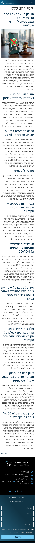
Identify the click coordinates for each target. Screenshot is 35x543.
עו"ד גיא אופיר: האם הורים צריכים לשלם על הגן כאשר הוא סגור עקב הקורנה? (18, 334)
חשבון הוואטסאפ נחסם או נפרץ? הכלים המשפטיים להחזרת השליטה (19, 20)
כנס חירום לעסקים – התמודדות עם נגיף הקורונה (20, 207)
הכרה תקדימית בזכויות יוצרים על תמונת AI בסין (18, 133)
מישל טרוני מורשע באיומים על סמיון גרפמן (18, 96)
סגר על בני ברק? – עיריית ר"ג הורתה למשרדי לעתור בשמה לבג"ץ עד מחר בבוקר (17, 293)
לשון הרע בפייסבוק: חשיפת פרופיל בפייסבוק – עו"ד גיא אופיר (18, 377)
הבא (4, 453)
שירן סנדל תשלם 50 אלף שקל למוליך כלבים (17, 415)
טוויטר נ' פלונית (24, 170)
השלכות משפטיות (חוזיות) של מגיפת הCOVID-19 (22, 248)
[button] (31, 2)
